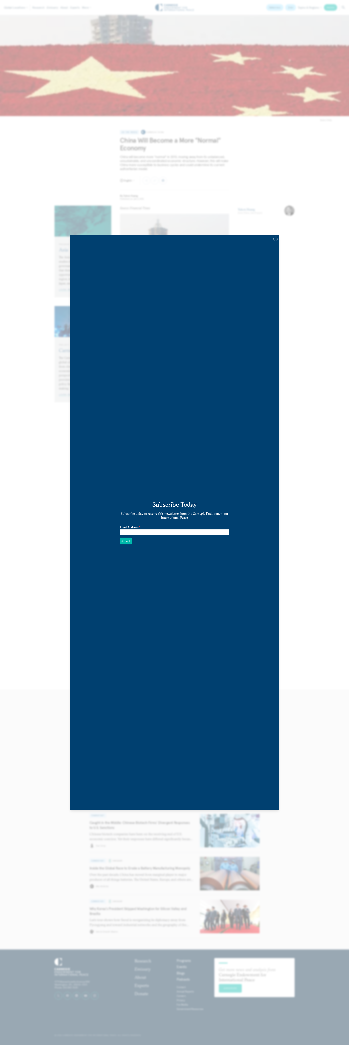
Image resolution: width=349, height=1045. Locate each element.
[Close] (275, 239)
